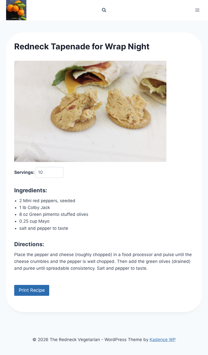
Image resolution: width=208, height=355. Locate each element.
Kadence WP (163, 339)
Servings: (25, 172)
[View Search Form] (104, 10)
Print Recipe (32, 290)
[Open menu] (197, 10)
